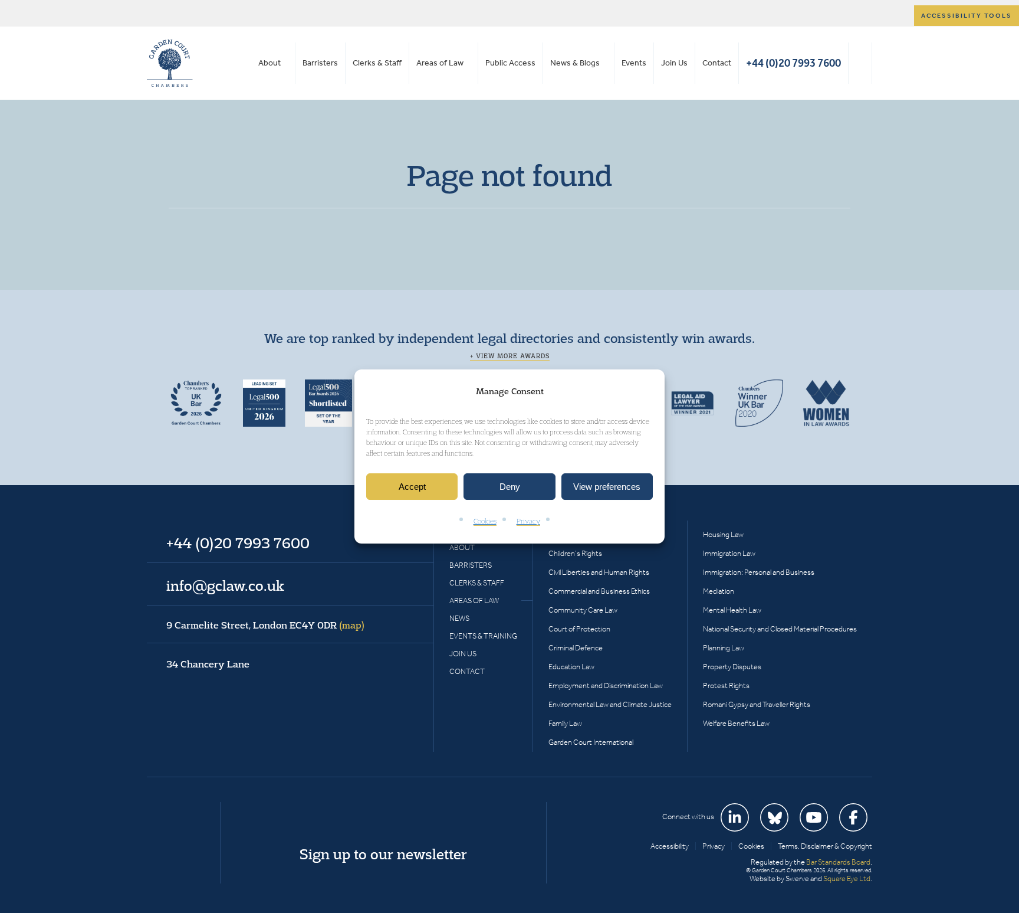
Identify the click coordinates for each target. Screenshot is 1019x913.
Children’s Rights (575, 553)
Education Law (571, 666)
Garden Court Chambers (170, 63)
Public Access (510, 63)
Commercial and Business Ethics (599, 591)
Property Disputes (732, 666)
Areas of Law (440, 63)
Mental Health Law (732, 610)
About (269, 63)
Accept (412, 487)
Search (860, 63)
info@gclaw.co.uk (225, 585)
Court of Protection (579, 628)
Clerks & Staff (377, 63)
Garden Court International (590, 742)
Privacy (528, 521)
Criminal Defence (575, 647)
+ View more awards (510, 356)
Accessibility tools (966, 15)
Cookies (485, 521)
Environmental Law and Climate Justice (610, 704)
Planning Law (723, 647)
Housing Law (723, 534)
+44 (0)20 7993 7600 (793, 63)
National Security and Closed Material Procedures (780, 628)
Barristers (320, 63)
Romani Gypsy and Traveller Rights (756, 704)
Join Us (674, 63)
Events (634, 63)
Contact (716, 63)
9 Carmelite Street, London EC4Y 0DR (265, 625)
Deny (509, 487)
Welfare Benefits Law (736, 723)
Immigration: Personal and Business (758, 572)
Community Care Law (582, 610)
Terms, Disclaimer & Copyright (825, 846)
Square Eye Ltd (846, 878)
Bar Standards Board (838, 862)
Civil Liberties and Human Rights (598, 572)
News (459, 618)
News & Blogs (575, 63)
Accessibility (669, 846)
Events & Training (483, 635)
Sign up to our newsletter (383, 854)
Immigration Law (729, 553)
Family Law (565, 723)
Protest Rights (726, 685)
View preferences (606, 487)
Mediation (718, 591)
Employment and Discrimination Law (605, 685)
